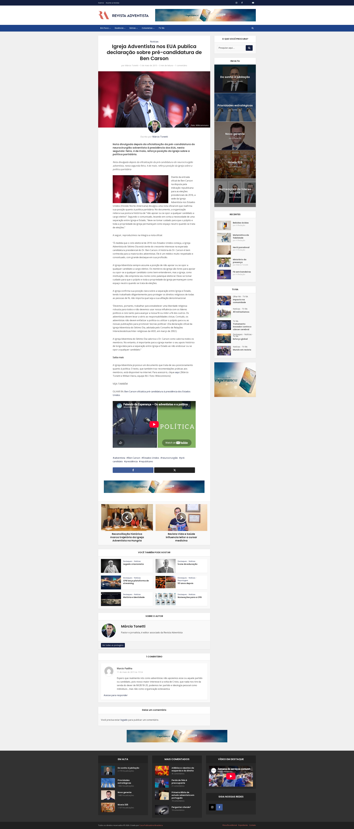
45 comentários (178, 773)
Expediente (243, 825)
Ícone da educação (187, 564)
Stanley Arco (236, 110)
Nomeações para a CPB (190, 597)
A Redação (236, 138)
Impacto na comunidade (239, 301)
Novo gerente (235, 134)
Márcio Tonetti (131, 65)
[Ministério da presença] (225, 262)
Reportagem (183, 580)
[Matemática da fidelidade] (225, 238)
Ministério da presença (239, 261)
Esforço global (240, 339)
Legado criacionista (133, 564)
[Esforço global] (225, 338)
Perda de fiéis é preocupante (179, 781)
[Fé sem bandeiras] (225, 274)
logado (124, 719)
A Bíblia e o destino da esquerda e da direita (183, 769)
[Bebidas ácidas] (225, 225)
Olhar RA (237, 296)
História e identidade (134, 597)
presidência (132, 461)
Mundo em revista (242, 349)
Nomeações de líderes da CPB (235, 191)
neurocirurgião (170, 457)
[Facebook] (219, 807)
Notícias (154, 41)
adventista (119, 457)
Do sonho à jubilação (235, 77)
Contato (252, 825)
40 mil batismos (241, 312)
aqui (177, 372)
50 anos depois (185, 583)
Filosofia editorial (229, 825)
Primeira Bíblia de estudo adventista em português (183, 795)
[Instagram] (212, 807)
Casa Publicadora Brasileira (151, 825)
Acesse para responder (116, 695)
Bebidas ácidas (241, 222)
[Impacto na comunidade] (225, 300)
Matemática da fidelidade (241, 236)
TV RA (161, 28)
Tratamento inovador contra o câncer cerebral (242, 327)
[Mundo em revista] (225, 350)
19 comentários (178, 801)
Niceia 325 (235, 162)
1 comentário (181, 65)
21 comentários (178, 786)
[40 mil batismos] (225, 313)
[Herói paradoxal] (225, 250)
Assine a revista (112, 3)
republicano (146, 461)
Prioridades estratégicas (235, 105)
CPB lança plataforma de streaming (136, 582)
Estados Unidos (151, 457)
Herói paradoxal (241, 247)
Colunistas (147, 28)
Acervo (101, 3)
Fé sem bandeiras (242, 271)
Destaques (127, 561)
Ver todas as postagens (112, 645)
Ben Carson (134, 457)
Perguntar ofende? (181, 807)
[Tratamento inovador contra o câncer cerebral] (225, 325)
